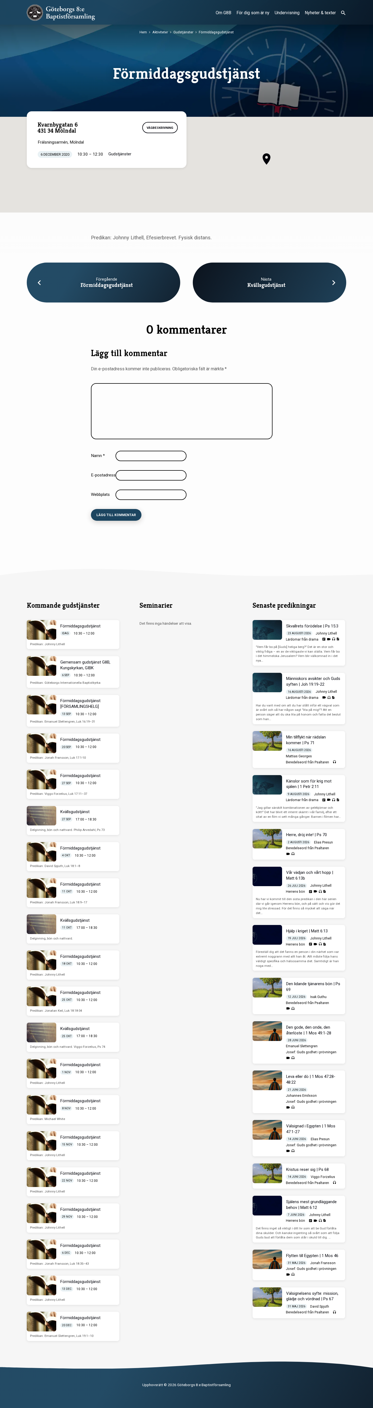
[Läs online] (324, 639)
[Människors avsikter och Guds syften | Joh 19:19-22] (267, 683)
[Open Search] (343, 13)
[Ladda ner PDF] (337, 639)
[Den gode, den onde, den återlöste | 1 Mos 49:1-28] (267, 1031)
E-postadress (105, 475)
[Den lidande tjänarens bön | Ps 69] (267, 987)
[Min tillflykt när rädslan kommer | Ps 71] (267, 741)
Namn (98, 455)
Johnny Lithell (326, 633)
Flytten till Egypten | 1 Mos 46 (312, 1255)
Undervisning (287, 12)
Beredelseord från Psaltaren (307, 762)
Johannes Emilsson (301, 1096)
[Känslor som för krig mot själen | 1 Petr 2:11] (267, 785)
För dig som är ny (253, 12)
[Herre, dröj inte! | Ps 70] (267, 839)
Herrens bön (295, 892)
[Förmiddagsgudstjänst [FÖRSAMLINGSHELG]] (41, 705)
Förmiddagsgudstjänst (216, 32)
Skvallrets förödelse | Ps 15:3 (312, 626)
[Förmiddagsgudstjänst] (41, 630)
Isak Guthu (318, 997)
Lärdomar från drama (302, 639)
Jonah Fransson (323, 1263)
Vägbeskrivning (160, 128)
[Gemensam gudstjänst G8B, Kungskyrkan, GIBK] (41, 666)
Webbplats (100, 494)
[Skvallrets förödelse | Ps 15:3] (267, 630)
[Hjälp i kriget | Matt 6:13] (267, 935)
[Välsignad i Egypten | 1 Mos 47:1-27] (267, 1130)
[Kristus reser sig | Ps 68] (267, 1173)
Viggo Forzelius (323, 1177)
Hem (143, 32)
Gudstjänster (183, 32)
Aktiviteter (160, 32)
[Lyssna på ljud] (333, 639)
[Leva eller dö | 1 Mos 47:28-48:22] (267, 1080)
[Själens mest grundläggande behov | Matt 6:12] (267, 1205)
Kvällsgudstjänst (266, 285)
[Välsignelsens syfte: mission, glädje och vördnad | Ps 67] (267, 1297)
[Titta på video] (329, 639)
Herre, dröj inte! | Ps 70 (306, 834)
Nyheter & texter (320, 12)
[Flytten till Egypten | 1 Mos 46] (267, 1259)
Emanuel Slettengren (302, 1046)
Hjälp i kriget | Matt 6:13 (307, 931)
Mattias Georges (299, 756)
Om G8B (223, 12)
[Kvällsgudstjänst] (41, 816)
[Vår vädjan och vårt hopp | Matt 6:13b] (267, 876)
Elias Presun (323, 842)
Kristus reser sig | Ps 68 (307, 1169)
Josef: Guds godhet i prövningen (311, 1052)
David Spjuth (319, 1306)
